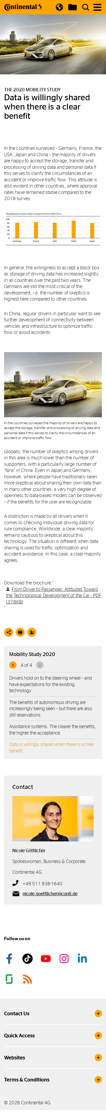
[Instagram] (65, 958)
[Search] (85, 7)
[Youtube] (46, 958)
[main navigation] (97, 7)
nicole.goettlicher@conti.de (50, 893)
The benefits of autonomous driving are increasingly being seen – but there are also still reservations (50, 708)
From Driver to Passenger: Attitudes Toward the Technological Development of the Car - (53, 595)
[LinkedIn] (83, 958)
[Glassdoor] (10, 979)
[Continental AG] (23, 7)
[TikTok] (28, 958)
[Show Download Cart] (72, 7)
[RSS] (28, 979)
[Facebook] (10, 958)
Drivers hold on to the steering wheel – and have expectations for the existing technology (50, 684)
